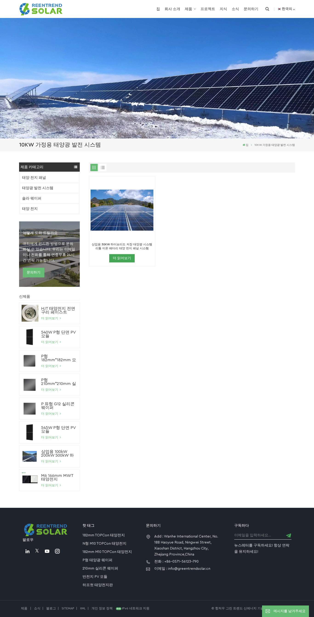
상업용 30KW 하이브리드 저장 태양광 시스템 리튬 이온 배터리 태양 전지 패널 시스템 (122, 246)
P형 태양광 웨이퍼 (97, 560)
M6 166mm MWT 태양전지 (57, 477)
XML (83, 608)
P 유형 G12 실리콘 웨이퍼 (57, 405)
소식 (235, 9)
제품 (189, 9)
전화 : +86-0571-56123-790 (176, 561)
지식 (223, 9)
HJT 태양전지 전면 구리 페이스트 (58, 310)
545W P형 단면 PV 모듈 (58, 429)
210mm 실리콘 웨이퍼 (100, 568)
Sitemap (68, 608)
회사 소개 (172, 9)
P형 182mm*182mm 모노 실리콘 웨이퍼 (58, 358)
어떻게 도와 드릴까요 (40, 233)
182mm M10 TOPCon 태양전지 (107, 552)
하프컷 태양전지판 (98, 585)
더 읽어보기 (50, 318)
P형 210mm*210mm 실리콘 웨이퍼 (58, 381)
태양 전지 (30, 209)
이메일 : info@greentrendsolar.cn (182, 568)
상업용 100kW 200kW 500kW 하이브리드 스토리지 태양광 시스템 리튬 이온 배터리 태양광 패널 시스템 (59, 453)
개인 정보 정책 (102, 608)
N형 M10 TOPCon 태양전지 (104, 543)
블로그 (51, 608)
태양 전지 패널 (34, 177)
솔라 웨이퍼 (31, 198)
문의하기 (251, 9)
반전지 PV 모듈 (95, 577)
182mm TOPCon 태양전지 (104, 535)
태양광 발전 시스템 (37, 188)
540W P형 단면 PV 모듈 (58, 334)
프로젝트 (207, 9)
